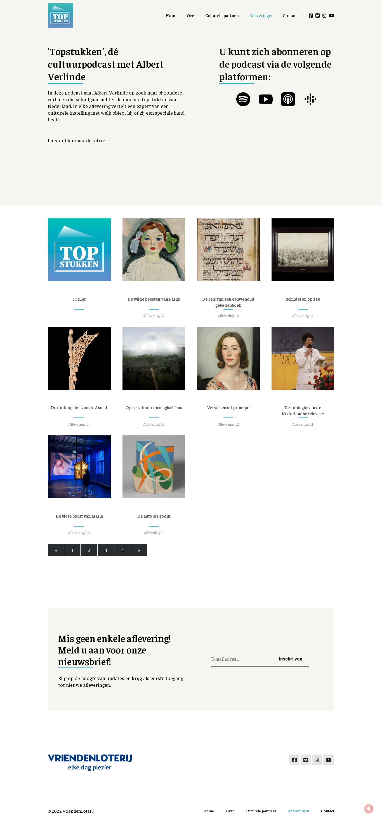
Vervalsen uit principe (228, 407)
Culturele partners (222, 15)
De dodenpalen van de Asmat (79, 407)
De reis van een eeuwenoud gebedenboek (228, 302)
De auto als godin (153, 515)
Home (172, 15)
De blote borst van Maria (79, 515)
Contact (290, 15)
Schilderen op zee (303, 298)
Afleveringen (261, 15)
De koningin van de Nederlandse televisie (303, 410)
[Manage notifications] (368, 808)
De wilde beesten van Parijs (154, 298)
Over (191, 15)
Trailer (79, 298)
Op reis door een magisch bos (154, 407)
